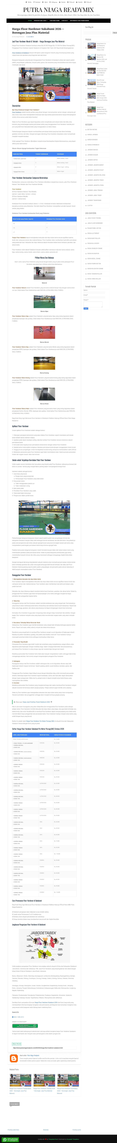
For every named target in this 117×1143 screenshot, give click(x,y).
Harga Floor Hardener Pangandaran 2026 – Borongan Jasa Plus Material (20, 1091)
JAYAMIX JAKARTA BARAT (95, 165)
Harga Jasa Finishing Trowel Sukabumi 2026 (36, 702)
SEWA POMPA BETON (94, 263)
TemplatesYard (53, 1139)
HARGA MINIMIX (92, 139)
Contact (65, 20)
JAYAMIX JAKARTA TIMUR (95, 180)
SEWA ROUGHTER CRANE (95, 268)
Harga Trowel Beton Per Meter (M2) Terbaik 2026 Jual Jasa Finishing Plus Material (97, 98)
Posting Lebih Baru (13, 1130)
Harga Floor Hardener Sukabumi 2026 (46, 1002)
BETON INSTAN (92, 129)
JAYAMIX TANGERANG (94, 200)
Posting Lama (77, 1130)
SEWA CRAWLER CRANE (94, 248)
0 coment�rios (30, 36)
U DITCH (90, 205)
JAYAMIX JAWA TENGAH (95, 190)
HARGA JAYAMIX (92, 134)
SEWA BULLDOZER (93, 243)
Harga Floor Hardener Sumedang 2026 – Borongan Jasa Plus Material (67, 1091)
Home (30, 20)
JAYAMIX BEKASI (92, 150)
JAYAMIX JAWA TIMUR (94, 195)
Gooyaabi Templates (73, 1139)
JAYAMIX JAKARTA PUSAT (95, 170)
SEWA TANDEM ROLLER (94, 274)
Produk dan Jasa (40, 20)
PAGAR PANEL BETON (94, 228)
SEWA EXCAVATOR (93, 253)
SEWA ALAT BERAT (93, 233)
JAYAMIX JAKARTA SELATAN (96, 175)
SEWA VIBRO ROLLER (94, 279)
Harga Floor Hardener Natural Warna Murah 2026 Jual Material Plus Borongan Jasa (97, 111)
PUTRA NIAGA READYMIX (58, 9)
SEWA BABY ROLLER (93, 238)
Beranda (45, 1130)
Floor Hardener (16, 112)
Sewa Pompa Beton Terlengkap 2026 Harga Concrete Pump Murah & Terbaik (96, 84)
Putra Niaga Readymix (33, 1055)
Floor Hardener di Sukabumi (20, 53)
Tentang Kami (55, 20)
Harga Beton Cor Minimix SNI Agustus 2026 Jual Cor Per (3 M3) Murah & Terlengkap (97, 59)
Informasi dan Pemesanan (79, 20)
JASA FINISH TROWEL (94, 218)
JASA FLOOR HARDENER (95, 223)
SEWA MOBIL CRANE (93, 258)
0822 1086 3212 (18, 1017)
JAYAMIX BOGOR (92, 155)
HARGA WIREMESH (93, 145)
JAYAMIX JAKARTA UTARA (95, 185)
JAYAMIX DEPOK (92, 160)
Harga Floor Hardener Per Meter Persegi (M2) (40, 721)
